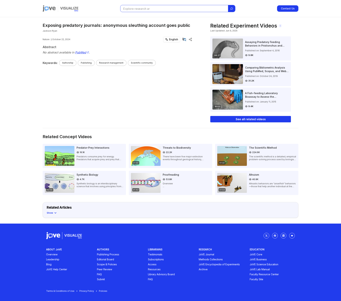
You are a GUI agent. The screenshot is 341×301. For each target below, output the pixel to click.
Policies (103, 291)
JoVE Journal (206, 254)
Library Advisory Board (161, 274)
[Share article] (190, 39)
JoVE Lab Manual (260, 269)
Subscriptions (156, 259)
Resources (154, 269)
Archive (203, 269)
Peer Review (104, 269)
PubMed (80, 52)
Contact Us (288, 8)
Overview (52, 254)
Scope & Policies (107, 264)
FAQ (99, 274)
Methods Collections (211, 259)
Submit (101, 279)
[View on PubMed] (184, 39)
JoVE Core (256, 254)
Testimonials (155, 254)
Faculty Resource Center (264, 274)
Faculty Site (256, 279)
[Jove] (49, 8)
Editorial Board (105, 259)
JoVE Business (258, 259)
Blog (49, 264)
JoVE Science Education (264, 264)
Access (152, 264)
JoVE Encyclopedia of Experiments (219, 264)
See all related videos (251, 119)
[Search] (231, 8)
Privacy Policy (86, 291)
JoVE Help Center (56, 269)
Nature (46, 39)
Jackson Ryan (50, 30)
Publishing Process (108, 254)
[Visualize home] (69, 8)
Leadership (52, 259)
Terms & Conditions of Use (60, 291)
